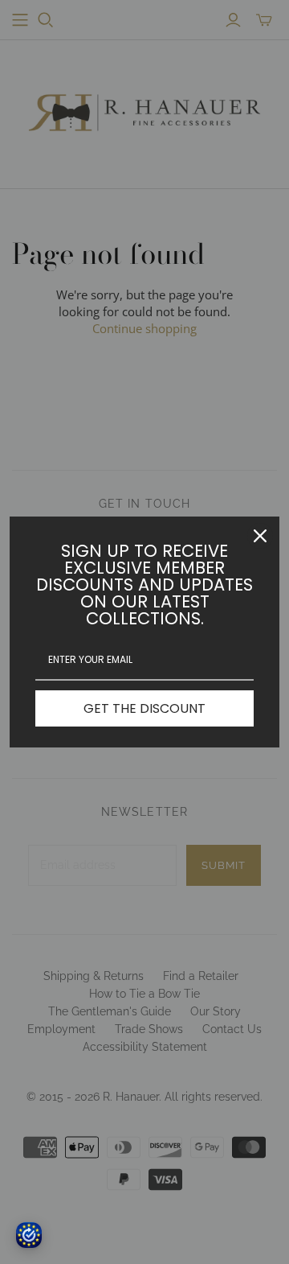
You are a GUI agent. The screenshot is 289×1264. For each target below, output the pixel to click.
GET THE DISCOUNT (144, 708)
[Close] (260, 536)
